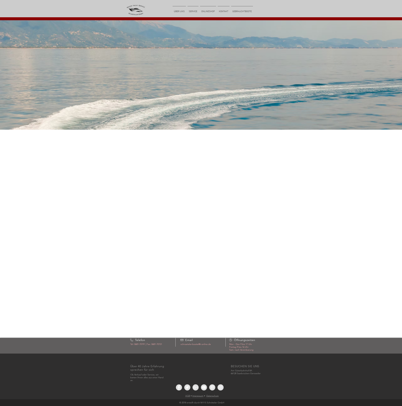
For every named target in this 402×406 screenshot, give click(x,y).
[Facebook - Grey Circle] (179, 387)
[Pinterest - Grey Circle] (212, 387)
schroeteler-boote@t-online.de (196, 344)
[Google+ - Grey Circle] (196, 387)
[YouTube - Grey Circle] (204, 387)
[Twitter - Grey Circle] (187, 387)
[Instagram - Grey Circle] (220, 387)
